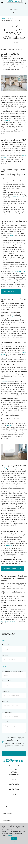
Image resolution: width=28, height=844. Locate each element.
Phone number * (6, 680)
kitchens (11, 235)
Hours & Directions (14, 774)
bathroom (13, 317)
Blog (11, 18)
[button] (19, 3)
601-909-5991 (14, 12)
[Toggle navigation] (2, 3)
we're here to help (9, 120)
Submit (14, 753)
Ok (14, 838)
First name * (5, 644)
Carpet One (4, 18)
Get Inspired (7, 813)
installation (9, 545)
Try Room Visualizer (10, 291)
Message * (4, 721)
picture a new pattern (18, 271)
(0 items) (25, 3)
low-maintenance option (17, 196)
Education (7, 820)
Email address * (6, 691)
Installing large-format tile (9, 468)
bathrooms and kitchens (8, 621)
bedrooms (10, 425)
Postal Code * (5, 701)
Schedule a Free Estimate (12, 568)
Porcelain (4, 382)
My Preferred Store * (7, 712)
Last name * (5, 655)
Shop (5, 806)
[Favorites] (22, 3)
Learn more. (11, 835)
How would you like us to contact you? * (12, 671)
